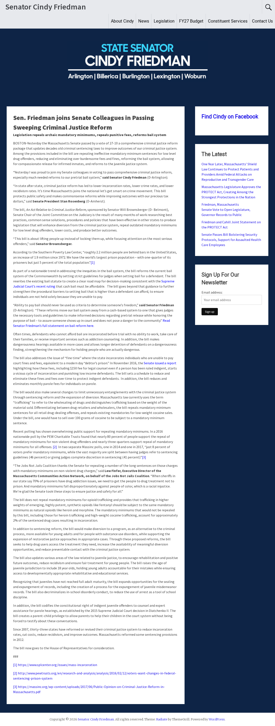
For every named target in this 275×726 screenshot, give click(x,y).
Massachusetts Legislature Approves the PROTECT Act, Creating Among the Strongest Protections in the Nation (231, 192)
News (143, 21)
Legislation (164, 21)
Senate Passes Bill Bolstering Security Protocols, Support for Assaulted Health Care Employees (231, 239)
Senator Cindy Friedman (45, 7)
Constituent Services (228, 21)
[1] (93, 262)
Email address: (212, 292)
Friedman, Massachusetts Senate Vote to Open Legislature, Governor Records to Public (226, 209)
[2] (55, 447)
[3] (144, 457)
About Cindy (122, 21)
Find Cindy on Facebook (230, 116)
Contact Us (262, 21)
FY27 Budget (191, 21)
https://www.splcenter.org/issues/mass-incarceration (57, 665)
